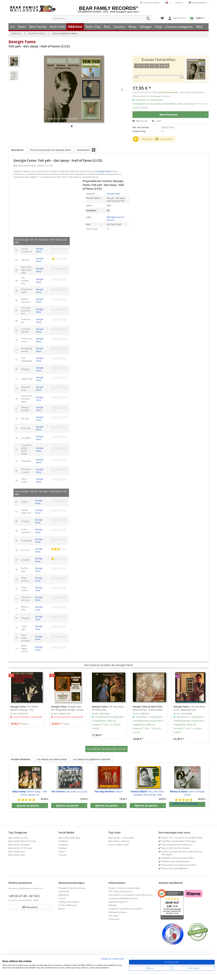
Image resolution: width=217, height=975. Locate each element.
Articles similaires (20, 759)
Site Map (112, 905)
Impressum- (64, 891)
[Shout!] (108, 777)
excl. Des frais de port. (169, 92)
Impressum (113, 919)
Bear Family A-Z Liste (18, 837)
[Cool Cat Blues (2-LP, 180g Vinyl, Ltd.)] (190, 687)
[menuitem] (101, 18)
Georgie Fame (22, 41)
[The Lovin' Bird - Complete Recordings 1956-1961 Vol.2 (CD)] (148, 777)
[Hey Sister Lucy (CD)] (69, 777)
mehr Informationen (185, 803)
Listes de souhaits (150, 2)
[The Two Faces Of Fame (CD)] (108, 687)
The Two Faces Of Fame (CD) (108, 708)
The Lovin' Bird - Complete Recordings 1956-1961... (148, 793)
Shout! (108, 791)
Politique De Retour (117, 912)
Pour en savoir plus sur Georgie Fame (50, 149)
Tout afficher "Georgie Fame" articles (106, 748)
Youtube (62, 854)
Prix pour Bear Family (118, 844)
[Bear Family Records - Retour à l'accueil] (33, 9)
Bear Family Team (16, 854)
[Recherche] (148, 18)
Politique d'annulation (68, 901)
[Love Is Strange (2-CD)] (187, 777)
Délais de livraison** (118, 901)
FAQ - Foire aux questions (120, 891)
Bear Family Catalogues (19, 844)
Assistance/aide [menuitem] (198, 2)
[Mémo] (162, 18)
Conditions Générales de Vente (123, 898)
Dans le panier (168, 114)
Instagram (63, 844)
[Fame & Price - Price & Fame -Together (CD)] (149, 687)
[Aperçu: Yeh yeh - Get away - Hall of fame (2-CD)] (14, 61)
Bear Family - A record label (121, 837)
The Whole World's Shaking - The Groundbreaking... (24, 708)
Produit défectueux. (67, 905)
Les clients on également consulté (91, 759)
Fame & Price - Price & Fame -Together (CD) (148, 708)
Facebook (63, 841)
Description (17, 149)
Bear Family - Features (118, 841)
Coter (158, 121)
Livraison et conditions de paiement (125, 908)
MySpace (62, 848)
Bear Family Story (16, 851)
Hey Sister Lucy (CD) (69, 791)
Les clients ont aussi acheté (52, 759)
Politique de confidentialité (112, 958)
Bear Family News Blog (69, 837)
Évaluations (85, 149)
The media (113, 915)
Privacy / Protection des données (124, 888)
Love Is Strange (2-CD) (187, 793)
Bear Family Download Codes (22, 841)
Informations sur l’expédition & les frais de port (130, 894)
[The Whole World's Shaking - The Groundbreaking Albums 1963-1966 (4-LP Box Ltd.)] (27, 687)
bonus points (166, 139)
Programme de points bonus (72, 888)
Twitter (61, 851)
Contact (62, 898)
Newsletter (63, 894)
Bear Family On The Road (20, 848)
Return (61, 908)
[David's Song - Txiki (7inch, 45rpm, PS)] (30, 777)
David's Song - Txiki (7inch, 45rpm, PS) (29, 793)
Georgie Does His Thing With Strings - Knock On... (67, 708)
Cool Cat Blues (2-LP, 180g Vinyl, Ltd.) (189, 708)
